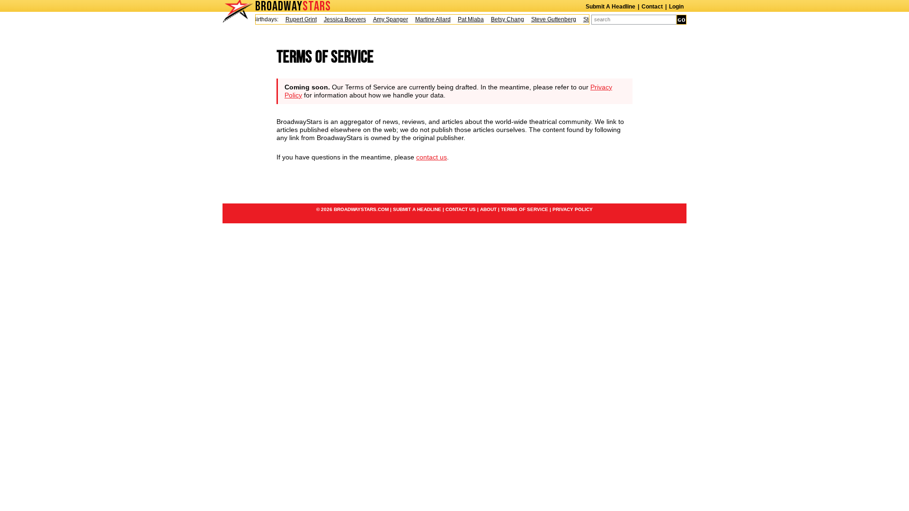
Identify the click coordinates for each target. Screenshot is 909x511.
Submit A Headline (610, 6)
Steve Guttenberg (549, 19)
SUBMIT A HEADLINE (417, 209)
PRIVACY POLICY (573, 209)
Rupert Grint (297, 19)
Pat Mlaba (467, 19)
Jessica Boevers (341, 19)
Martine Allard (429, 19)
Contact (652, 6)
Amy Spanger (386, 19)
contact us (431, 157)
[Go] (681, 20)
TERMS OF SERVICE (524, 209)
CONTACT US (461, 209)
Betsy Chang (503, 19)
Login (676, 6)
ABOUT (488, 209)
